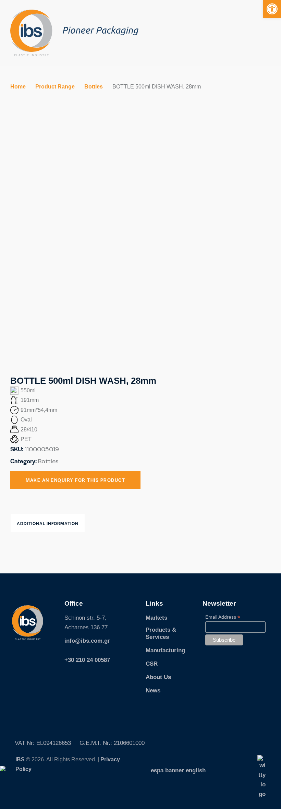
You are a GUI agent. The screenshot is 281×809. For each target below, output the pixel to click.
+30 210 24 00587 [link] (87, 660)
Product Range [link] (55, 87)
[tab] (48, 523)
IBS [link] (20, 759)
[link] (272, 9)
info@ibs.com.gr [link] (87, 641)
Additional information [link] (47, 523)
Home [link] (18, 87)
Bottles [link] (93, 87)
